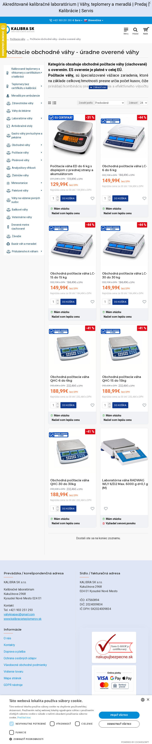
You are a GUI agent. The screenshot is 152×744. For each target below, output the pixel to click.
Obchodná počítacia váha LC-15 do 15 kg (72, 275)
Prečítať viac (24, 717)
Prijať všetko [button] (119, 715)
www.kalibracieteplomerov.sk (23, 619)
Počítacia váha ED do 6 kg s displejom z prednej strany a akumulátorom (71, 170)
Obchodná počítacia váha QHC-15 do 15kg (121, 379)
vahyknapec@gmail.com (19, 614)
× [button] (147, 699)
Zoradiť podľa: (86, 103)
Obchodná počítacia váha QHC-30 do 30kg (69, 482)
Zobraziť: (133, 103)
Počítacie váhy (17, 39)
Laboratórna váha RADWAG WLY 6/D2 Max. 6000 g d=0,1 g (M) (125, 484)
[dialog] (76, 719)
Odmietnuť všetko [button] (119, 724)
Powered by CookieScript (135, 742)
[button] (52, 739)
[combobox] (143, 700)
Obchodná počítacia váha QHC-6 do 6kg (69, 379)
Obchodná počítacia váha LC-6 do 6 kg (124, 168)
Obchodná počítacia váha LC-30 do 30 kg (124, 275)
